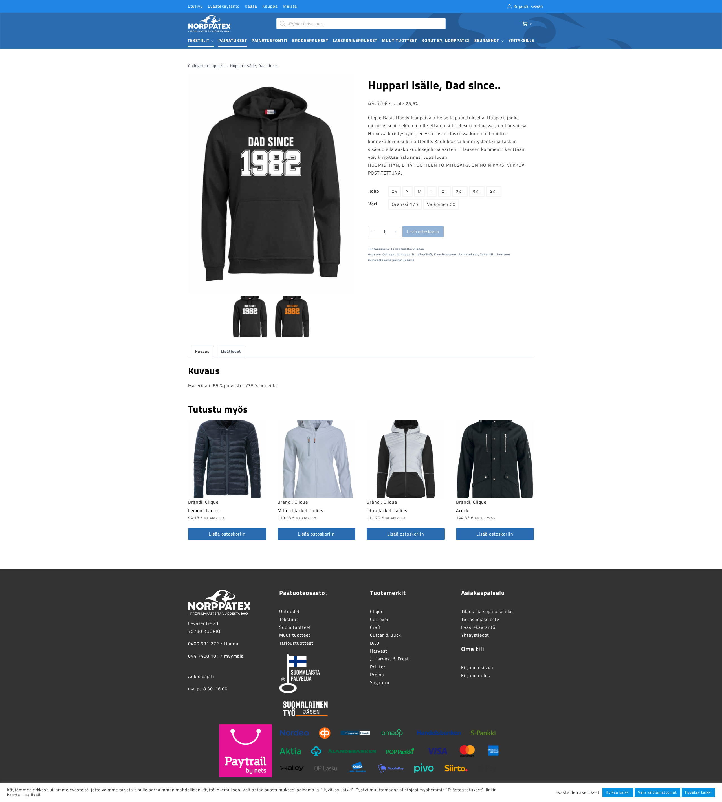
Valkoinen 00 (441, 204)
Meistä (290, 6)
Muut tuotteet (399, 40)
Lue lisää (32, 795)
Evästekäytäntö (224, 6)
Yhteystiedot (475, 635)
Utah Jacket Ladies (387, 510)
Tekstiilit (487, 254)
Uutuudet (289, 611)
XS (394, 191)
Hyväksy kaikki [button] (698, 792)
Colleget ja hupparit (206, 66)
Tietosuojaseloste (480, 619)
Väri (372, 203)
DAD (374, 643)
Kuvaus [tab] (202, 351)
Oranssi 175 (405, 204)
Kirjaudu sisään (478, 667)
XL (444, 191)
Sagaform (380, 682)
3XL (477, 191)
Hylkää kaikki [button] (618, 792)
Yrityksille (521, 40)
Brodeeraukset (310, 40)
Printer (378, 666)
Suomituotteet (295, 627)
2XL (460, 191)
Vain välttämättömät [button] (657, 792)
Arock (462, 510)
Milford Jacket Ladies (300, 510)
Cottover (379, 619)
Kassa (251, 6)
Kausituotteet (445, 254)
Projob (377, 674)
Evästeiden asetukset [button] (578, 792)
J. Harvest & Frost (389, 658)
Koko (373, 191)
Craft (375, 627)
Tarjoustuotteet (296, 643)
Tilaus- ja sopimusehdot (487, 611)
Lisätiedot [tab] (231, 351)
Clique (212, 502)
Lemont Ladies (204, 510)
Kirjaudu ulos (475, 675)
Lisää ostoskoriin (423, 231)
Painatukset (232, 40)
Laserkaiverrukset (355, 40)
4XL (494, 191)
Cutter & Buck (385, 635)
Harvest (378, 650)
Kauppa (270, 6)
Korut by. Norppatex (446, 40)
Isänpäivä (424, 254)
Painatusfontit (270, 40)
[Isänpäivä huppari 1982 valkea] (271, 184)
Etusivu (195, 6)
